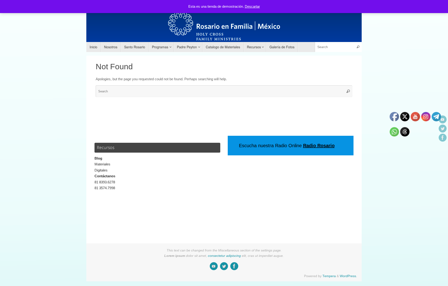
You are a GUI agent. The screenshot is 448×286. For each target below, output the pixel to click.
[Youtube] (443, 119)
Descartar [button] (252, 6)
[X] (443, 129)
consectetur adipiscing (224, 256)
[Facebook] (443, 138)
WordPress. (348, 276)
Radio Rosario (319, 145)
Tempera (329, 276)
